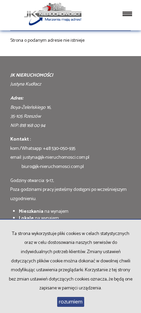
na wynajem (43, 212)
